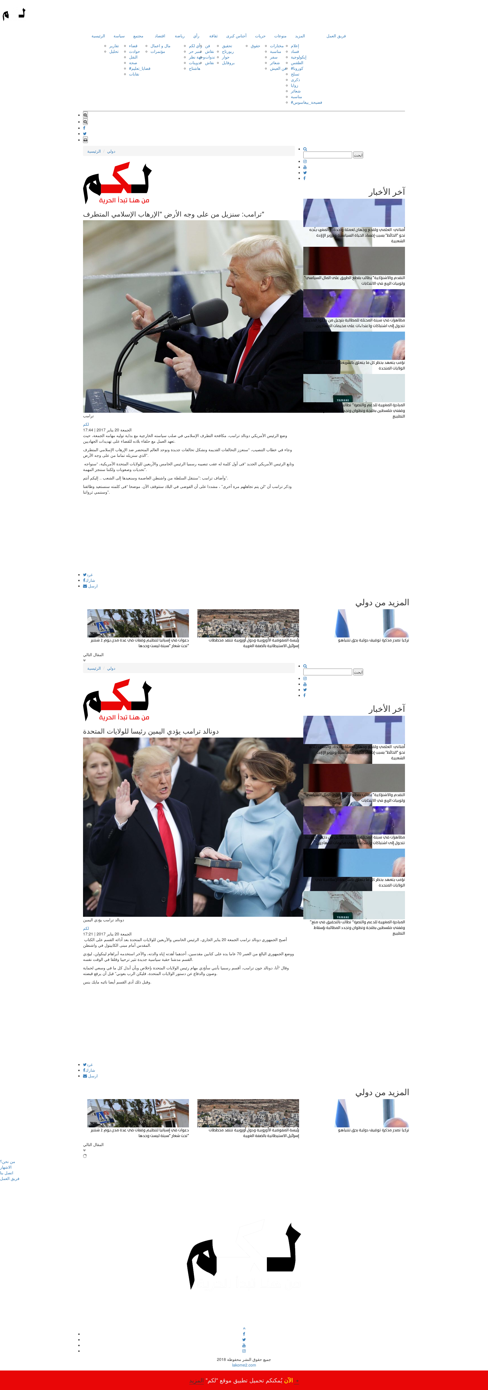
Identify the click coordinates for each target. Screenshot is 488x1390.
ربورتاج (228, 51)
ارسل (92, 586)
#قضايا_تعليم (140, 68)
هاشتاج (194, 68)
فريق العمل (336, 35)
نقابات (134, 74)
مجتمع (138, 35)
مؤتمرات (158, 51)
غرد (90, 574)
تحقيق (227, 45)
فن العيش (278, 68)
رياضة (180, 35)
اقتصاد (160, 35)
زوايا (294, 85)
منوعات (280, 35)
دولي (111, 151)
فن (207, 45)
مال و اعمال (161, 45)
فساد (295, 51)
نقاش (209, 51)
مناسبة (275, 51)
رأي (196, 35)
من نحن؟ (7, 1161)
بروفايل (228, 62)
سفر (274, 57)
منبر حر (195, 51)
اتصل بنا (6, 1172)
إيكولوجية (298, 57)
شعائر (275, 62)
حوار (226, 57)
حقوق (255, 45)
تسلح (295, 74)
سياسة (119, 35)
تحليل (114, 51)
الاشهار (6, 1167)
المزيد (300, 35)
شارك (90, 580)
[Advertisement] (189, 533)
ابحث (358, 155)
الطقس (297, 62)
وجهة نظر (197, 57)
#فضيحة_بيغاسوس (306, 102)
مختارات (277, 45)
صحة (133, 62)
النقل (133, 57)
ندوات (210, 57)
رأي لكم (195, 45)
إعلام (295, 45)
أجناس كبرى (236, 35)
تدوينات (195, 62)
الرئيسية (98, 35)
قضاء (133, 45)
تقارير (114, 45)
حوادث (134, 51)
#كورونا (297, 68)
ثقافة (213, 35)
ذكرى (295, 79)
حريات (260, 35)
